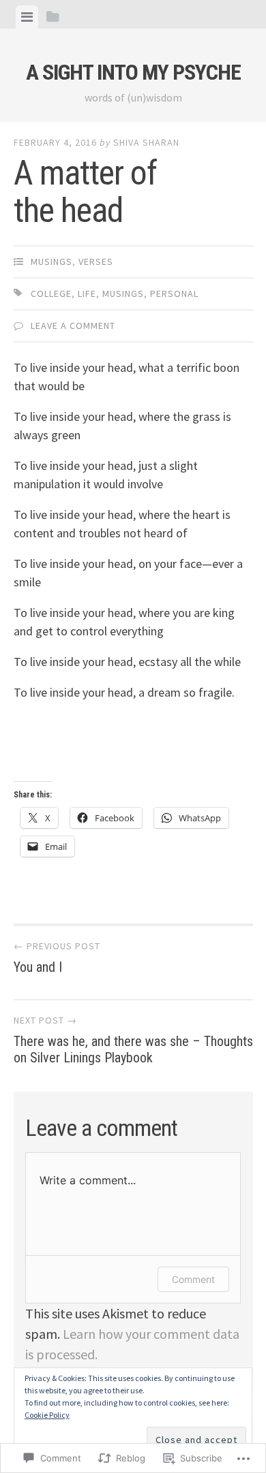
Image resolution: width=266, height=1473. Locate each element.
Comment (193, 1279)
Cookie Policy (47, 1415)
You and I (57, 957)
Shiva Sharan (146, 142)
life (87, 293)
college (51, 293)
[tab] (27, 17)
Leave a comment (73, 325)
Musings (51, 261)
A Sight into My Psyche (133, 72)
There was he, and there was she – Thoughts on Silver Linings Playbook (133, 1040)
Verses (95, 261)
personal (174, 293)
